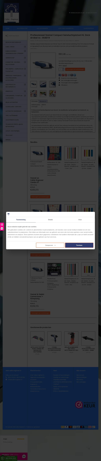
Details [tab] (50, 219)
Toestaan (79, 245)
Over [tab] (80, 219)
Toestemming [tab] (21, 219)
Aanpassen (49, 245)
